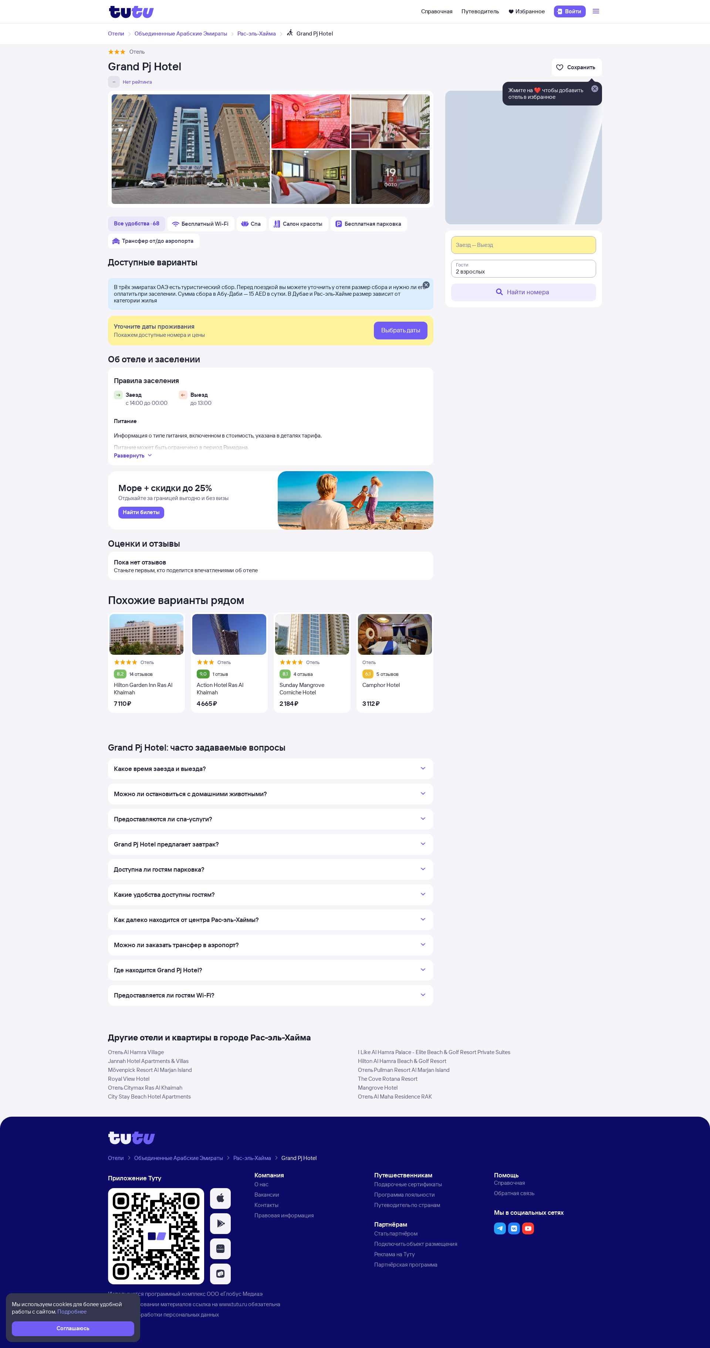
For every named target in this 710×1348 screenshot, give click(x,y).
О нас (261, 1184)
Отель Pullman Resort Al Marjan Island (404, 1069)
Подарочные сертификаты (408, 1184)
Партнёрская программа (405, 1264)
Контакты (266, 1204)
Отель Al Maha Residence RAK (395, 1096)
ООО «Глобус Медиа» (235, 1293)
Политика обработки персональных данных (163, 1314)
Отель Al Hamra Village (136, 1052)
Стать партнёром (395, 1233)
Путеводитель (480, 11)
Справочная (437, 11)
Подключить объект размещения (415, 1243)
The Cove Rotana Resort (387, 1078)
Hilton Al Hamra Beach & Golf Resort (402, 1060)
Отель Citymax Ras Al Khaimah (145, 1087)
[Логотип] (131, 11)
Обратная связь (514, 1193)
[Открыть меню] (597, 11)
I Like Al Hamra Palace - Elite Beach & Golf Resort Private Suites (434, 1052)
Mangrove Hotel (378, 1087)
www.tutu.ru (233, 1304)
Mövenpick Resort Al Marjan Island (150, 1069)
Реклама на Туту (394, 1254)
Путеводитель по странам (407, 1204)
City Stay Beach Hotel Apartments (149, 1096)
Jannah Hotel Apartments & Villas (148, 1060)
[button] (220, 1198)
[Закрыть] (426, 285)
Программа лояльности (404, 1194)
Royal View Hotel (128, 1078)
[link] (141, 513)
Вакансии (266, 1194)
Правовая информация (284, 1215)
